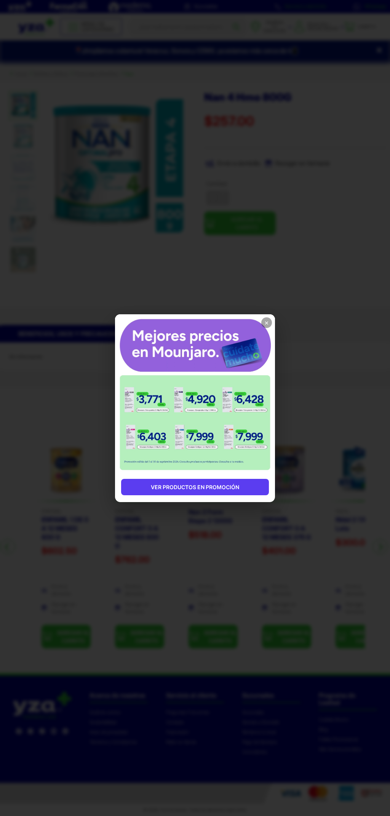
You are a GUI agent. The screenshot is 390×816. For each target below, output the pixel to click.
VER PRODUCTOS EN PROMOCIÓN (195, 487)
